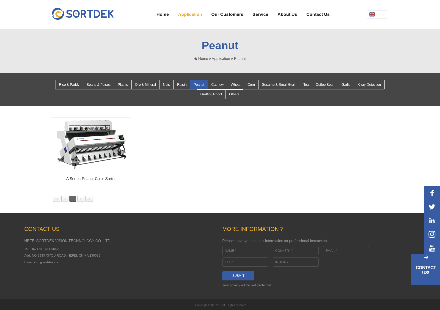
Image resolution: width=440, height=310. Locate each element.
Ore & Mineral (145, 84)
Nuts (166, 84)
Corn (251, 84)
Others (234, 94)
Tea (306, 84)
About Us (287, 14)
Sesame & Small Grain (279, 84)
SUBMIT (238, 275)
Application (190, 14)
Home (163, 14)
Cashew (217, 84)
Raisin (182, 84)
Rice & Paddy (69, 84)
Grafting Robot (211, 94)
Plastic (123, 84)
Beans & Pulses (99, 84)
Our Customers (227, 14)
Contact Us (318, 14)
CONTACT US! (426, 270)
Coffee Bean (325, 84)
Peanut (240, 59)
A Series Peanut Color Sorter (91, 179)
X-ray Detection (369, 84)
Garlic (345, 84)
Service (260, 14)
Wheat (235, 84)
